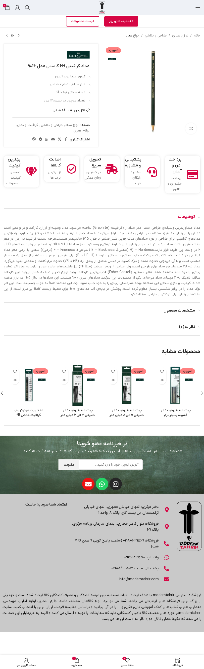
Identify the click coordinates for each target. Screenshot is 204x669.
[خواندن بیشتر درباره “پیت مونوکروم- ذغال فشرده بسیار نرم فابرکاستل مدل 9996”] (161, 380)
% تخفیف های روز (121, 21)
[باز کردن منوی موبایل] (198, 7)
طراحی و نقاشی (156, 35)
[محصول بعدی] (7, 36)
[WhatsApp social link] (47, 139)
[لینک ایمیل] (53, 139)
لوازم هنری (180, 35)
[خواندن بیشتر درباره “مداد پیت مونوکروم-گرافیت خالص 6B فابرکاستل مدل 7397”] (14, 380)
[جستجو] (27, 7)
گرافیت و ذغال (27, 125)
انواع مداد (132, 35)
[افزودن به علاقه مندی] (161, 371)
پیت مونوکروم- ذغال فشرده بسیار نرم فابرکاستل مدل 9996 (176, 415)
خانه (197, 35)
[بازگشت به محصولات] (13, 36)
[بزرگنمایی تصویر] (191, 128)
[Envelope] (88, 484)
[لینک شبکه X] (59, 139)
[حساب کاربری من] (17, 7)
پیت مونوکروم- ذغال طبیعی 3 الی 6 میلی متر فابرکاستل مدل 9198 (77, 415)
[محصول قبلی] (19, 36)
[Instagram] (115, 484)
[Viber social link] (34, 139)
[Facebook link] (66, 139)
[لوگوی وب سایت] (102, 7)
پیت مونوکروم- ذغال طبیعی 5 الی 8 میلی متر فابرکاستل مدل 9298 (126, 415)
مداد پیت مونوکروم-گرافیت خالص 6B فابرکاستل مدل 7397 (29, 415)
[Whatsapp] (102, 484)
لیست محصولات (82, 21)
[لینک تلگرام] (40, 139)
